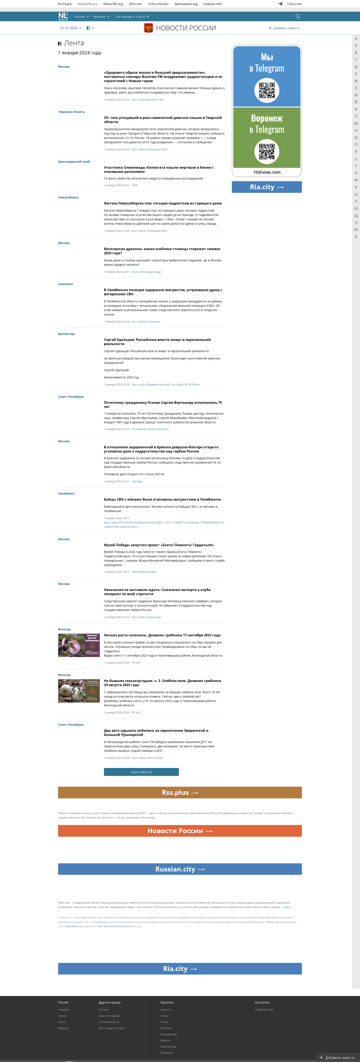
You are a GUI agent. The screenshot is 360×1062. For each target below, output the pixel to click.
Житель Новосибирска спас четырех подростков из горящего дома (163, 203)
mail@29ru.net (264, 1009)
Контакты (262, 1002)
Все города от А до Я (112, 1028)
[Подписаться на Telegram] (280, 3)
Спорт (164, 1022)
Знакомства (168, 1046)
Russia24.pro (129, 926)
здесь (287, 907)
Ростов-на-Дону (109, 1022)
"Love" (99, 926)
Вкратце (63, 1028)
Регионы (166, 1028)
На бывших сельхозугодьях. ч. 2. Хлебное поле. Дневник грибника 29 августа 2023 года (162, 682)
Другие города (110, 1002)
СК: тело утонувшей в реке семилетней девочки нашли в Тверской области (163, 119)
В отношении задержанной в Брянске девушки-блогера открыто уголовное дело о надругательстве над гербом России (161, 449)
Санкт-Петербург (110, 1016)
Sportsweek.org (186, 4)
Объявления (168, 1034)
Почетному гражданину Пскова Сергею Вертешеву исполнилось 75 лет (163, 404)
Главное (63, 1009)
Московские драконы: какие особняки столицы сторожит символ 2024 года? (162, 251)
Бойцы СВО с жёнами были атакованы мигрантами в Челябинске (162, 499)
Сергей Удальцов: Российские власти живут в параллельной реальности (157, 341)
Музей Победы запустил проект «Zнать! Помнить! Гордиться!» (159, 545)
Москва (104, 1009)
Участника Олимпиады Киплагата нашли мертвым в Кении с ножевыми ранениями (159, 169)
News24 (108, 926)
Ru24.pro (65, 4)
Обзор (62, 1016)
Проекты (166, 1002)
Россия (63, 1002)
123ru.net (294, 4)
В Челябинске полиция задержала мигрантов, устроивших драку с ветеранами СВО (163, 292)
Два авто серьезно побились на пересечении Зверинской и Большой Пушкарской (156, 732)
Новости (165, 1009)
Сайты (164, 1016)
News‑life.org (113, 4)
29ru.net (135, 4)
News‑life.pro (88, 4)
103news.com (272, 921)
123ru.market (158, 4)
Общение (166, 1053)
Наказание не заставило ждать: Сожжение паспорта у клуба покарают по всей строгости (157, 591)
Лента (74, 42)
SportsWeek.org (73, 926)
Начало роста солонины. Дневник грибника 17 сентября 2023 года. (162, 635)
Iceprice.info (212, 4)
